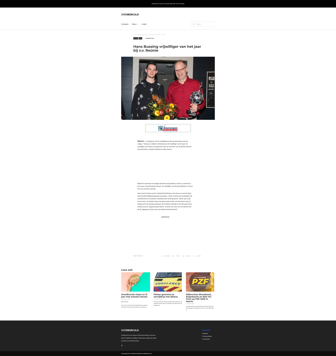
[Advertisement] (165, 166)
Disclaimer (205, 333)
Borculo (139, 34)
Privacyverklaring (207, 336)
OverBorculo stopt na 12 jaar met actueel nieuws (134, 295)
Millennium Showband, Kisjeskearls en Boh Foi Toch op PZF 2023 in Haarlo (198, 298)
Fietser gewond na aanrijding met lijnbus (166, 295)
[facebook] (122, 345)
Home (134, 34)
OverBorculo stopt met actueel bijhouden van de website (168, 3)
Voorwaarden (206, 339)
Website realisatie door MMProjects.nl (142, 353)
